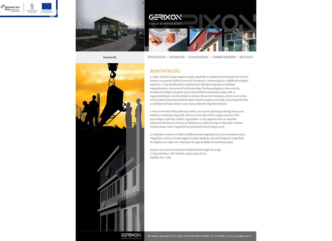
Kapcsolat (246, 57)
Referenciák (176, 57)
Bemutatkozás (157, 57)
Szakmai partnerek (224, 57)
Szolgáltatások (198, 57)
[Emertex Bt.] (110, 25)
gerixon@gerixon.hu (242, 236)
